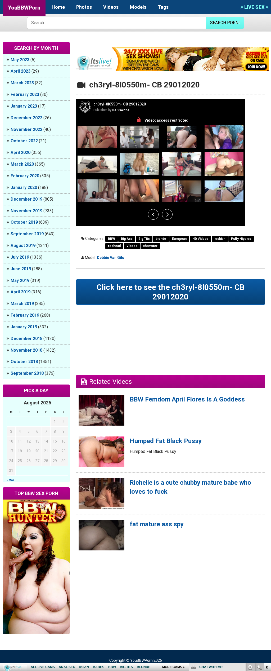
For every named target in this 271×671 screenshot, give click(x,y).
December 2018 (26, 338)
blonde (161, 239)
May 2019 (20, 280)
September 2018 (27, 373)
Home (58, 7)
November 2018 (26, 350)
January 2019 (24, 326)
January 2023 (24, 106)
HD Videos (200, 239)
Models (138, 7)
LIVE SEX (254, 7)
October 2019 (24, 222)
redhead (114, 246)
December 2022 (26, 117)
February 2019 (25, 315)
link (266, 588)
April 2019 (20, 291)
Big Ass (127, 239)
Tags (163, 7)
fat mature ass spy (157, 524)
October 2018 (24, 361)
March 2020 (22, 164)
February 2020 (25, 175)
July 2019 (20, 257)
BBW (111, 239)
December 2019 (26, 199)
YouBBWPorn (24, 8)
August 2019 (23, 245)
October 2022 (24, 140)
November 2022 (26, 129)
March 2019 (22, 303)
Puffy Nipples (241, 239)
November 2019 (26, 210)
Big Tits (144, 239)
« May (10, 480)
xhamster (150, 246)
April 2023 (20, 71)
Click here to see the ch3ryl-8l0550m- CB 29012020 (171, 291)
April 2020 (20, 152)
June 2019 (21, 268)
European (179, 239)
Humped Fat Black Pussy (166, 441)
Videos (111, 7)
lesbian (219, 239)
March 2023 (22, 82)
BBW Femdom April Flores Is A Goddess (187, 399)
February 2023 (25, 94)
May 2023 (20, 59)
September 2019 (27, 233)
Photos (84, 7)
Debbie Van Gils (110, 257)
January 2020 (24, 187)
